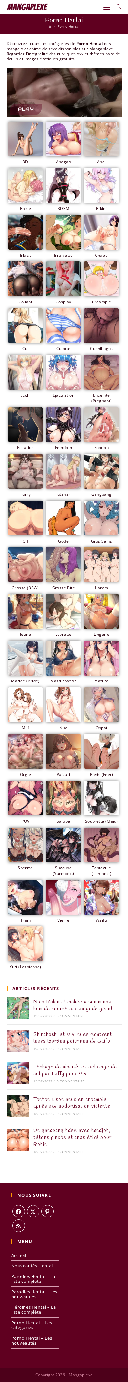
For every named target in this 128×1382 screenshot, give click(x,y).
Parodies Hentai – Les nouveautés (34, 1294)
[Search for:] (117, 7)
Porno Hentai (69, 26)
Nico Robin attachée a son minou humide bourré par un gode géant (73, 1005)
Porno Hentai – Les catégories (31, 1325)
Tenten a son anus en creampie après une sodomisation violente (71, 1103)
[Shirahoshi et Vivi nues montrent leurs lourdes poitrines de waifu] (18, 1041)
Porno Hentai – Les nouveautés (31, 1340)
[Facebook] (18, 1211)
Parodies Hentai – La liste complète (33, 1278)
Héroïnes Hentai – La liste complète (33, 1309)
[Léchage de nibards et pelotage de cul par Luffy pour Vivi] (18, 1073)
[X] (33, 1211)
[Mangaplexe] (50, 26)
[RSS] (18, 1225)
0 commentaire (71, 1016)
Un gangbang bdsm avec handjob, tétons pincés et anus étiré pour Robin (72, 1137)
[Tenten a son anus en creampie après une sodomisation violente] (18, 1106)
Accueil (18, 1255)
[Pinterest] (47, 1211)
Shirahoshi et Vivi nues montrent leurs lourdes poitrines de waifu (72, 1038)
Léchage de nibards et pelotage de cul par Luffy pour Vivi (75, 1070)
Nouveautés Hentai (32, 1266)
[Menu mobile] (107, 7)
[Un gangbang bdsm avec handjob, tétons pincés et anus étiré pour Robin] (18, 1140)
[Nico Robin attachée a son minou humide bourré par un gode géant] (18, 1008)
